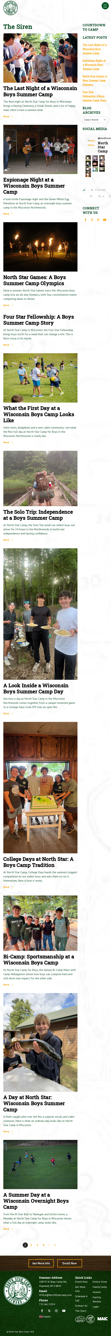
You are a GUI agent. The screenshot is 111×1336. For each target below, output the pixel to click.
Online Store (100, 1281)
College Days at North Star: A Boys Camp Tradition (38, 862)
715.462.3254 (47, 1304)
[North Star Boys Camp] (10, 14)
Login (96, 1306)
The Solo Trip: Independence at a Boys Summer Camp (38, 514)
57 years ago (100, 190)
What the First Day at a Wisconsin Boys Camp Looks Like (38, 414)
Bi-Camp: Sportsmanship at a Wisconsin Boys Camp (38, 959)
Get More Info (41, 1263)
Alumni (97, 1292)
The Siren (80, 1310)
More (6, 116)
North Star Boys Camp (19, 1331)
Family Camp (100, 1287)
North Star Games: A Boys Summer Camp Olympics (34, 280)
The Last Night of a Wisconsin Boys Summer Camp (40, 91)
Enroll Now (70, 1263)
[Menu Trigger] (105, 5)
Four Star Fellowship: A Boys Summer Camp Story (38, 319)
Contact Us (81, 1305)
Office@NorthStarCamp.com (55, 1295)
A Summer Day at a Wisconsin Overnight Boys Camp (36, 1200)
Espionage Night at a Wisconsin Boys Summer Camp (34, 185)
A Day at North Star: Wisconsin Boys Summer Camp (34, 1103)
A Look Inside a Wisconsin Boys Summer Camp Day (36, 688)
